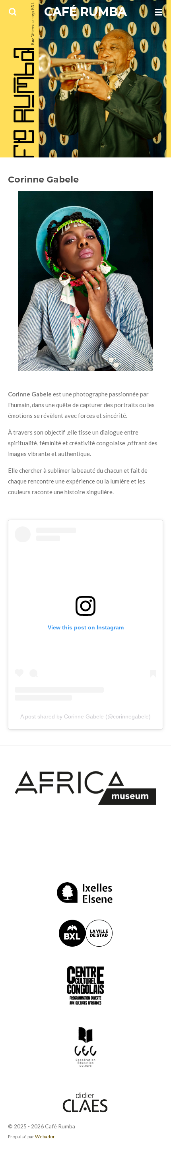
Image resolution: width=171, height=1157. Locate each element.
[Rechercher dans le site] (12, 12)
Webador (45, 1136)
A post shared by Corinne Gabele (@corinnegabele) (85, 716)
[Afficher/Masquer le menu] (158, 12)
